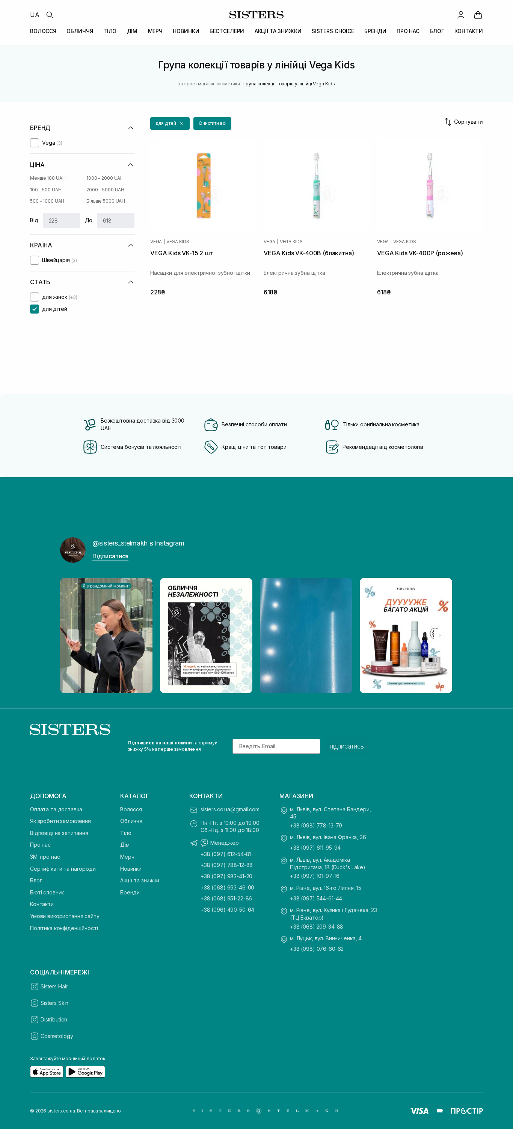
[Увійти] (461, 15)
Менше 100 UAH (47, 178)
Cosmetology (57, 1036)
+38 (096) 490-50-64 (227, 909)
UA (34, 14)
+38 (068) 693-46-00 (227, 887)
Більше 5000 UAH (105, 201)
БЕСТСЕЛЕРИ (227, 31)
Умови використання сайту (65, 916)
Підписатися (110, 556)
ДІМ (132, 31)
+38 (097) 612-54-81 (226, 854)
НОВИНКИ (186, 31)
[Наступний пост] (440, 635)
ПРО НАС (408, 31)
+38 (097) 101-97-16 (314, 876)
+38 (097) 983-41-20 (226, 876)
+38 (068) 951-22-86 (226, 898)
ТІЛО (109, 31)
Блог (36, 880)
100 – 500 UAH (45, 189)
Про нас (40, 844)
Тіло (125, 833)
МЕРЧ (155, 31)
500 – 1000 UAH (47, 201)
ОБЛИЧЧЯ (79, 31)
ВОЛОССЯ (43, 31)
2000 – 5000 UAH (105, 189)
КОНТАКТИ (468, 31)
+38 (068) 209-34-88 (316, 926)
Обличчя (131, 821)
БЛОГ (437, 31)
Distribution (54, 1019)
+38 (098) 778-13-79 (316, 825)
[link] (478, 15)
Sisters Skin (54, 1003)
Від (34, 220)
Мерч (127, 856)
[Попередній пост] (73, 635)
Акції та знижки (139, 880)
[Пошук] (49, 15)
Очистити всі (212, 123)
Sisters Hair (54, 986)
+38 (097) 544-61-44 (316, 898)
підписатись (347, 746)
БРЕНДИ (375, 31)
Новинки (131, 868)
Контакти (42, 904)
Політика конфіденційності (64, 928)
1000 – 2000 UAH (105, 178)
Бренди (130, 892)
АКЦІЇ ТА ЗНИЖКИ (278, 31)
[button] (170, 123)
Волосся (131, 809)
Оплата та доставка (56, 809)
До (89, 220)
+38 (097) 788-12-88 (227, 865)
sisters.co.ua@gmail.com (230, 809)
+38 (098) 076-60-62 (317, 949)
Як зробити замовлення (60, 821)
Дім (125, 844)
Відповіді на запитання (59, 833)
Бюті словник (47, 892)
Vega (156, 241)
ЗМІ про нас (45, 856)
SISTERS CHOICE (333, 31)
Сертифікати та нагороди (63, 868)
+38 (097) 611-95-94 (315, 847)
